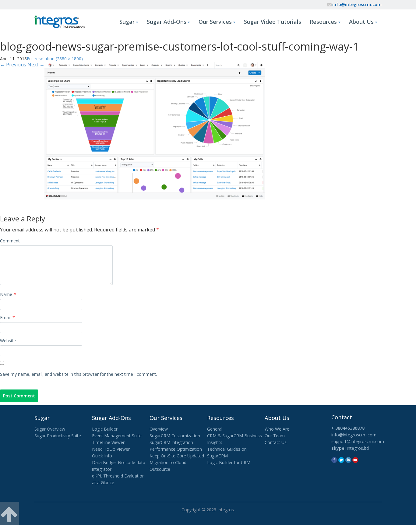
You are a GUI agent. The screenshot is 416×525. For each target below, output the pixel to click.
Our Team (275, 436)
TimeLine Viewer (108, 442)
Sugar (127, 21)
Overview (159, 429)
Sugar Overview (49, 429)
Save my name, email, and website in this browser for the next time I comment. (78, 374)
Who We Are (277, 429)
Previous (13, 64)
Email (7, 317)
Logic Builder (105, 429)
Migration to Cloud (168, 462)
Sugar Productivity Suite (57, 436)
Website (8, 341)
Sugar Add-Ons (166, 21)
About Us (361, 21)
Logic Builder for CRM (228, 462)
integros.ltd (358, 448)
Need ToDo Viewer (111, 449)
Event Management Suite (117, 436)
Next (35, 64)
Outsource (160, 469)
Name (8, 294)
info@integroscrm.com (357, 4)
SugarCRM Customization (175, 436)
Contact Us (276, 442)
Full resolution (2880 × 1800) (55, 59)
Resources (323, 21)
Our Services (215, 21)
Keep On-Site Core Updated (177, 456)
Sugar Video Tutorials (272, 21)
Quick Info (102, 456)
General (214, 429)
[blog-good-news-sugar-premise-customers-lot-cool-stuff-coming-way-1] (154, 130)
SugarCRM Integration (171, 442)
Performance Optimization (176, 449)
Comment (10, 241)
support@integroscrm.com (357, 441)
